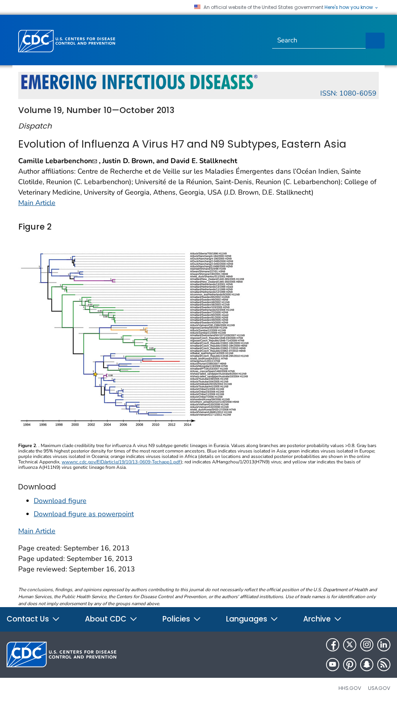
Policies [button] (177, 619)
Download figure (60, 500)
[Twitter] (349, 644)
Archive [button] (318, 619)
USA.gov (379, 688)
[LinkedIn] (383, 644)
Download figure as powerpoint (84, 514)
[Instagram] (366, 644)
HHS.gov (349, 688)
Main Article (36, 202)
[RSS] (383, 664)
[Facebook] (332, 644)
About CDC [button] (106, 619)
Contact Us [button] (29, 619)
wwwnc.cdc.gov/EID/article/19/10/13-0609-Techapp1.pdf (121, 462)
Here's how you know (349, 7)
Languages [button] (247, 619)
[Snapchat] (366, 664)
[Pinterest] (349, 664)
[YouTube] (332, 664)
